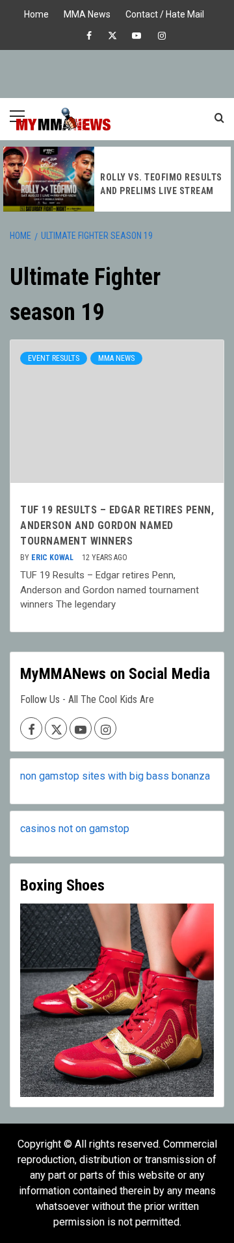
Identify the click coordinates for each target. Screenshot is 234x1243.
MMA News (87, 12)
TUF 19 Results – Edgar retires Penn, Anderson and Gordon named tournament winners (117, 525)
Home (36, 12)
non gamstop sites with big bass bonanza (115, 776)
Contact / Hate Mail (164, 12)
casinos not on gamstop (74, 828)
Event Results (53, 358)
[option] (117, 179)
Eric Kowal (53, 557)
